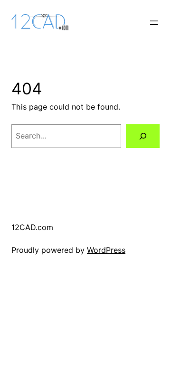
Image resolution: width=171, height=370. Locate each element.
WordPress (106, 250)
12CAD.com (32, 227)
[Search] (143, 136)
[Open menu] (154, 22)
